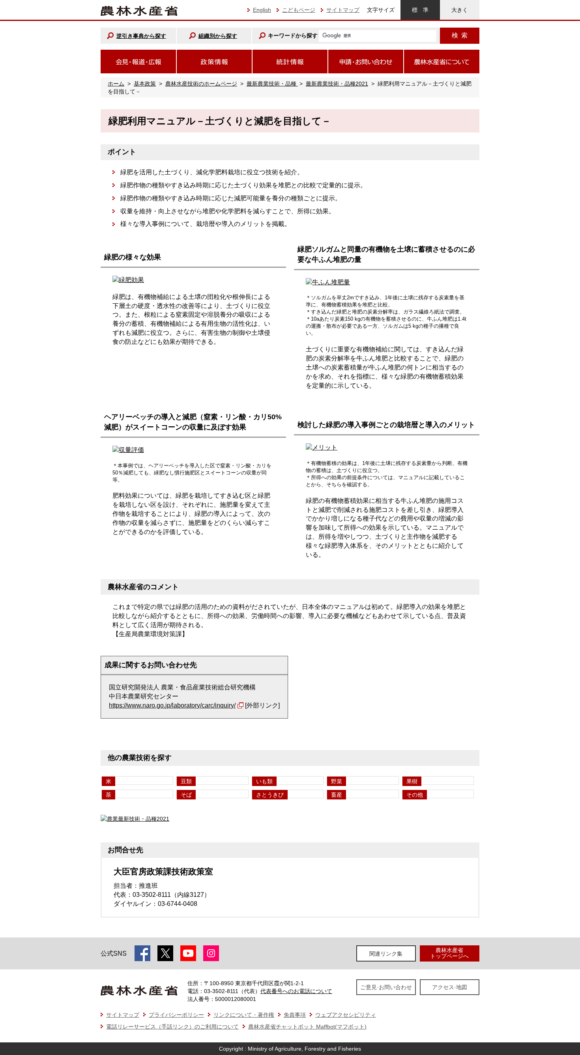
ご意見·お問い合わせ (386, 987)
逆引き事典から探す (141, 36)
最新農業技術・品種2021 (337, 83)
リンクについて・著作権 (243, 1015)
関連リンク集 (385, 953)
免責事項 (295, 1015)
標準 (420, 10)
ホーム (116, 83)
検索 (460, 35)
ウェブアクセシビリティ (345, 1015)
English (262, 10)
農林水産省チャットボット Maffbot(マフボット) (307, 1026)
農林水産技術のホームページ (201, 83)
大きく (459, 10)
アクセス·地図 (449, 987)
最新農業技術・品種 (272, 83)
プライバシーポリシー (176, 1015)
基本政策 (145, 83)
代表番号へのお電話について (296, 991)
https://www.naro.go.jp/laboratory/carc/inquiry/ (172, 705)
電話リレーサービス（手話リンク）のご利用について (172, 1026)
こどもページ (298, 10)
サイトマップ (342, 10)
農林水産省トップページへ (449, 953)
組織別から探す (217, 36)
